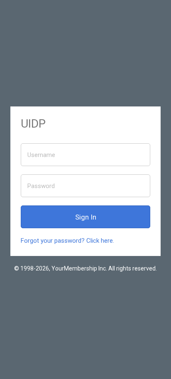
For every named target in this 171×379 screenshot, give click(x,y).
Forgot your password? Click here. (67, 240)
